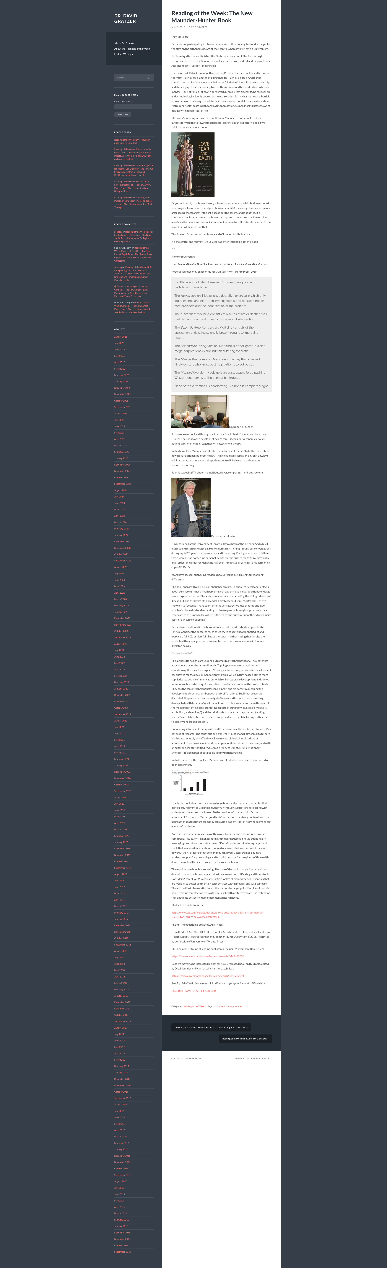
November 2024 (122, 471)
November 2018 (122, 931)
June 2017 (119, 1040)
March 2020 (120, 829)
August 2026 (120, 336)
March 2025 (120, 445)
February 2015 (121, 1219)
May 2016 (119, 1123)
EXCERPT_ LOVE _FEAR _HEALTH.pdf (193, 990)
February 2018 (121, 989)
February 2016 (121, 1143)
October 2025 (121, 400)
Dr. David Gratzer (125, 18)
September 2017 (122, 1021)
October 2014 (121, 1245)
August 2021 (120, 720)
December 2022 (122, 618)
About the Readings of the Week (132, 48)
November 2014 (122, 1239)
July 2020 (119, 803)
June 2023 (119, 579)
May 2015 (119, 1200)
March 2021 (120, 752)
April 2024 (119, 515)
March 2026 (120, 368)
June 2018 (119, 963)
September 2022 (122, 637)
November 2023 (122, 548)
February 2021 (121, 759)
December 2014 (122, 1232)
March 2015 (120, 1213)
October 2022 (121, 631)
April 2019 (119, 899)
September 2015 (122, 1175)
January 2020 (121, 842)
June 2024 (119, 503)
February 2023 (121, 605)
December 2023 (122, 541)
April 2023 (119, 592)
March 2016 (120, 1136)
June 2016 (119, 1117)
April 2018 (119, 976)
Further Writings (123, 54)
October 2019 (121, 861)
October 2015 (121, 1168)
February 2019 (121, 912)
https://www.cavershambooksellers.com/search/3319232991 (207, 975)
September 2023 (122, 560)
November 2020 (122, 778)
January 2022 (121, 688)
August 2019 (120, 874)
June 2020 (119, 810)
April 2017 (119, 1053)
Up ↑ (269, 1058)
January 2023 (121, 611)
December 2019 (122, 848)
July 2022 (119, 650)
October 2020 (121, 784)
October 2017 (121, 1015)
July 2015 (119, 1187)
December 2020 (122, 771)
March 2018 (120, 983)
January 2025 (121, 458)
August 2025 (120, 413)
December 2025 (122, 387)
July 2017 (119, 1034)
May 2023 (119, 586)
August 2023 (120, 567)
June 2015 (119, 1194)
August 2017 (120, 1027)
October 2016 (121, 1091)
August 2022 (120, 643)
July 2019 (119, 880)
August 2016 (120, 1104)
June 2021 (119, 733)
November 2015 (122, 1162)
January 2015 (121, 1226)
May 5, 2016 (178, 27)
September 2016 (122, 1098)
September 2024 (122, 483)
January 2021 (121, 765)
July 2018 (119, 957)
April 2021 (119, 746)
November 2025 (122, 394)
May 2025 (119, 432)
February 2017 (121, 1066)
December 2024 (122, 464)
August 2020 (120, 797)
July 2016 (119, 1111)
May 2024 (119, 509)
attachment (219, 1006)
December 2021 (122, 695)
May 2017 (119, 1047)
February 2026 (121, 375)
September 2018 (122, 944)
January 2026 (121, 381)
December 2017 (122, 1002)
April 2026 (119, 362)
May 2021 (119, 739)
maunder (237, 1006)
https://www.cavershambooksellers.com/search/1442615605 (207, 956)
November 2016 (122, 1085)
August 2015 (120, 1181)
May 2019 (119, 893)
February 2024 (121, 528)
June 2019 (119, 887)
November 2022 (122, 624)
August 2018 (120, 951)
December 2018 (122, 925)
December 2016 (122, 1079)
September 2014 (122, 1251)
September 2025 (122, 407)
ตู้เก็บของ (118, 286)
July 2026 (119, 343)
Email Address (123, 101)
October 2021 (121, 707)
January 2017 (121, 1072)
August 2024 (120, 490)
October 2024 (121, 477)
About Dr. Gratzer (124, 43)
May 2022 (119, 663)
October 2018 (121, 938)
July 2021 (119, 727)
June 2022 (119, 656)
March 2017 (120, 1059)
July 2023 (119, 573)
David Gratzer (198, 27)
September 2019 (122, 867)
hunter (229, 1006)
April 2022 (119, 669)
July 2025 (119, 419)
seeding (118, 267)
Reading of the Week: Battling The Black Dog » (245, 1038)
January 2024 (121, 535)
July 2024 (119, 496)
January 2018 (121, 995)
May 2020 (119, 816)
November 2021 (122, 701)
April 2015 (119, 1207)
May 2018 (119, 970)
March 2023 (120, 599)
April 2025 (119, 439)
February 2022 (121, 682)
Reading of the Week (194, 1006)
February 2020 (121, 835)
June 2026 (119, 349)
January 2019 (121, 919)
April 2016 (119, 1130)
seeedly (118, 231)
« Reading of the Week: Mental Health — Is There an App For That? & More (211, 1027)
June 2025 (119, 426)
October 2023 (121, 554)
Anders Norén (254, 1058)
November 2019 (122, 855)
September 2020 (122, 791)
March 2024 (120, 522)
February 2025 (121, 451)
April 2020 (119, 823)
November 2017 (122, 1008)
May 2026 (119, 355)
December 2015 (122, 1155)
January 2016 (121, 1149)
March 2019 (120, 906)
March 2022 (120, 675)
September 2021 (122, 714)
